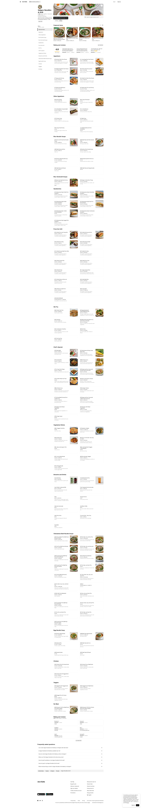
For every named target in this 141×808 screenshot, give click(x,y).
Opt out (133, 805)
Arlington (52, 770)
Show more (79, 740)
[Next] (103, 25)
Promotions (72, 792)
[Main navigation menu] (20, 1)
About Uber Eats (90, 790)
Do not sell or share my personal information (95, 800)
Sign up (119, 1)
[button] (70, 747)
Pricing (83, 800)
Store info (40, 21)
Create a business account (75, 790)
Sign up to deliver (74, 788)
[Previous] (100, 25)
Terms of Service (85, 802)
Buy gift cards (73, 784)
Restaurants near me (91, 781)
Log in (114, 1)
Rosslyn (57, 770)
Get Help (72, 781)
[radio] (56, 20)
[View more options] (102, 6)
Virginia (47, 770)
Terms (79, 800)
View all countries (90, 786)
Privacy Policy (73, 800)
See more (101, 45)
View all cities (90, 784)
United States (41, 770)
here (128, 802)
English (89, 795)
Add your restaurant (74, 786)
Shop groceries (90, 792)
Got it (138, 805)
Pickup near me (90, 788)
